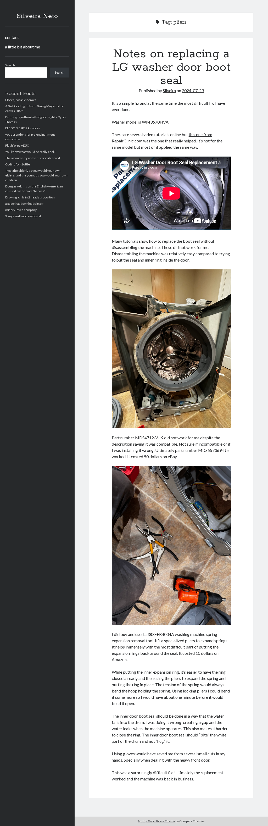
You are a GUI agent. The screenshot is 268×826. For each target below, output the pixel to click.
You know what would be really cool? (30, 152)
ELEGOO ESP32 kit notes (22, 128)
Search (10, 65)
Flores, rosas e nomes (20, 100)
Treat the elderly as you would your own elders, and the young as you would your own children (36, 175)
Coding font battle (17, 164)
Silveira (169, 90)
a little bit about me (22, 46)
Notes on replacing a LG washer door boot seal (171, 67)
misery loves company (21, 210)
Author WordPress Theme (156, 821)
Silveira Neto (37, 16)
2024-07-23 (193, 90)
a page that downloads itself (24, 204)
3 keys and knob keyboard (23, 216)
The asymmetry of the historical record (32, 158)
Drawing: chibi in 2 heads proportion (30, 197)
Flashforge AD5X (17, 145)
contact (12, 37)
